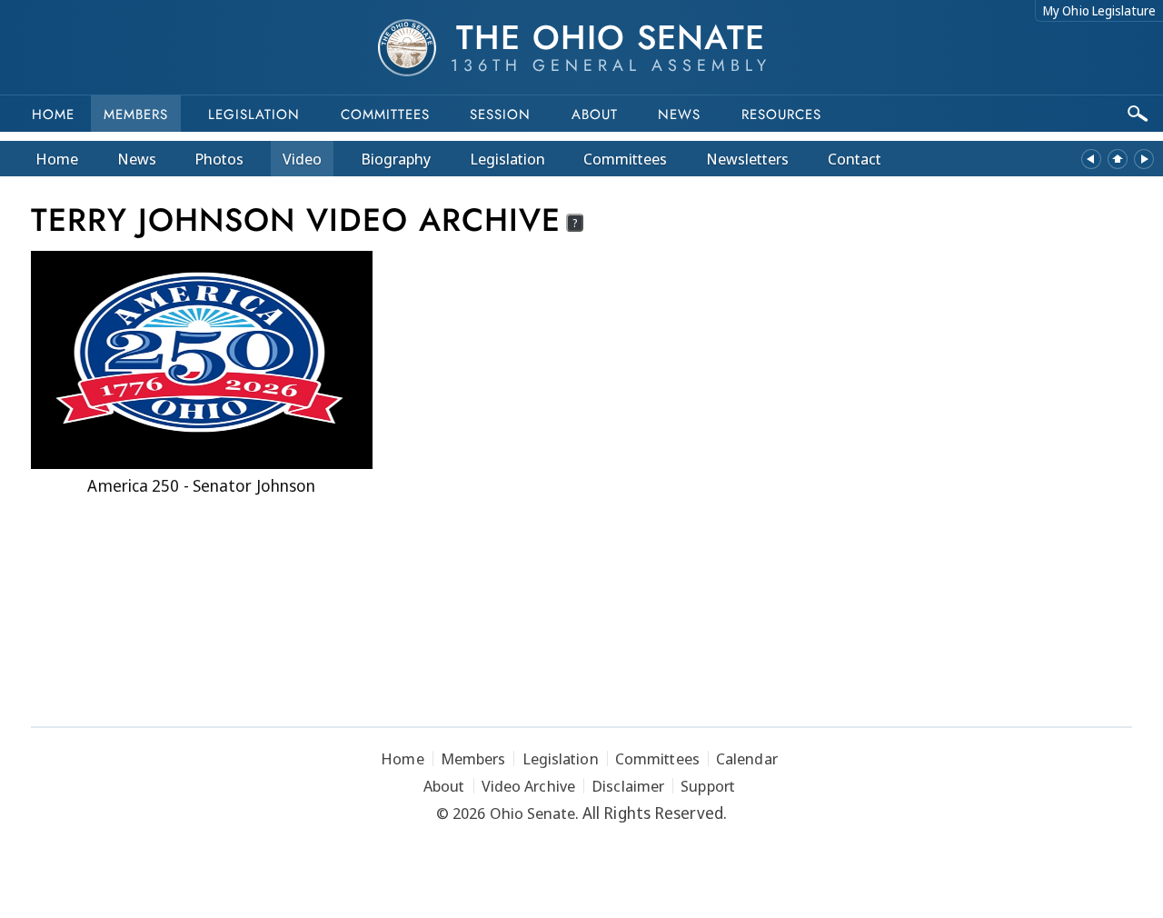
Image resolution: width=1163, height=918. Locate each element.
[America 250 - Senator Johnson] (202, 360)
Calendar (747, 758)
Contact (854, 158)
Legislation (254, 115)
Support (708, 785)
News (136, 158)
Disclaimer (627, 785)
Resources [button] (781, 115)
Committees (385, 115)
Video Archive (528, 785)
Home (53, 115)
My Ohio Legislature (1099, 10)
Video (302, 158)
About (595, 115)
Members (136, 115)
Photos (219, 158)
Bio (396, 158)
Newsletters (747, 158)
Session (500, 115)
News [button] (679, 115)
